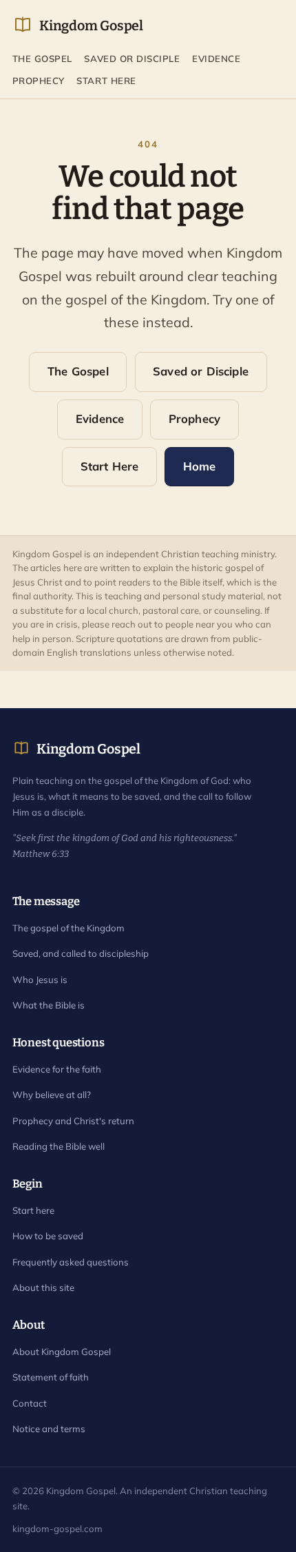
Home (199, 466)
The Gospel (42, 58)
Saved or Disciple (132, 58)
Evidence (216, 58)
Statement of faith (50, 1377)
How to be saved (47, 1235)
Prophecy (38, 80)
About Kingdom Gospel (61, 1351)
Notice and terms (48, 1428)
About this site (43, 1287)
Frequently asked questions (70, 1262)
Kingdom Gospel (91, 25)
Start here (33, 1210)
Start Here (106, 80)
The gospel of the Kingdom (68, 927)
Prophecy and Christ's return (73, 1120)
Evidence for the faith (56, 1069)
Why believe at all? (51, 1094)
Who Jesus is (39, 979)
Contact (29, 1403)
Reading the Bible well (58, 1146)
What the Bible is (48, 1005)
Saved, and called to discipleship (80, 953)
